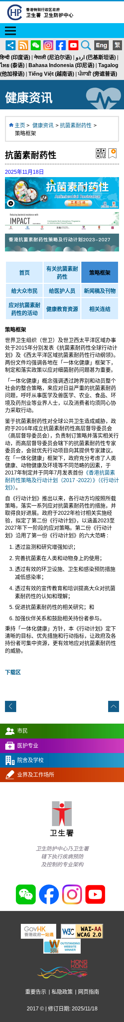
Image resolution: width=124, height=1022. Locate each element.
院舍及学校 (30, 760)
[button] (11, 203)
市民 (22, 731)
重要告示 (35, 992)
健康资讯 (43, 125)
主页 (20, 125)
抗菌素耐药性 (76, 125)
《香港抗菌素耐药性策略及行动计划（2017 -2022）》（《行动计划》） (62, 480)
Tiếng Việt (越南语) (51, 74)
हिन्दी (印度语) (15, 57)
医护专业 (27, 745)
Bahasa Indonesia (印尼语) (61, 65)
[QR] (101, 153)
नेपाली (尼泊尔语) (53, 57)
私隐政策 (62, 992)
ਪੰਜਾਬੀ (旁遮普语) (97, 74)
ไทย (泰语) (12, 65)
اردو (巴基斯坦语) (96, 57)
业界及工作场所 (35, 774)
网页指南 (88, 992)
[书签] (112, 153)
